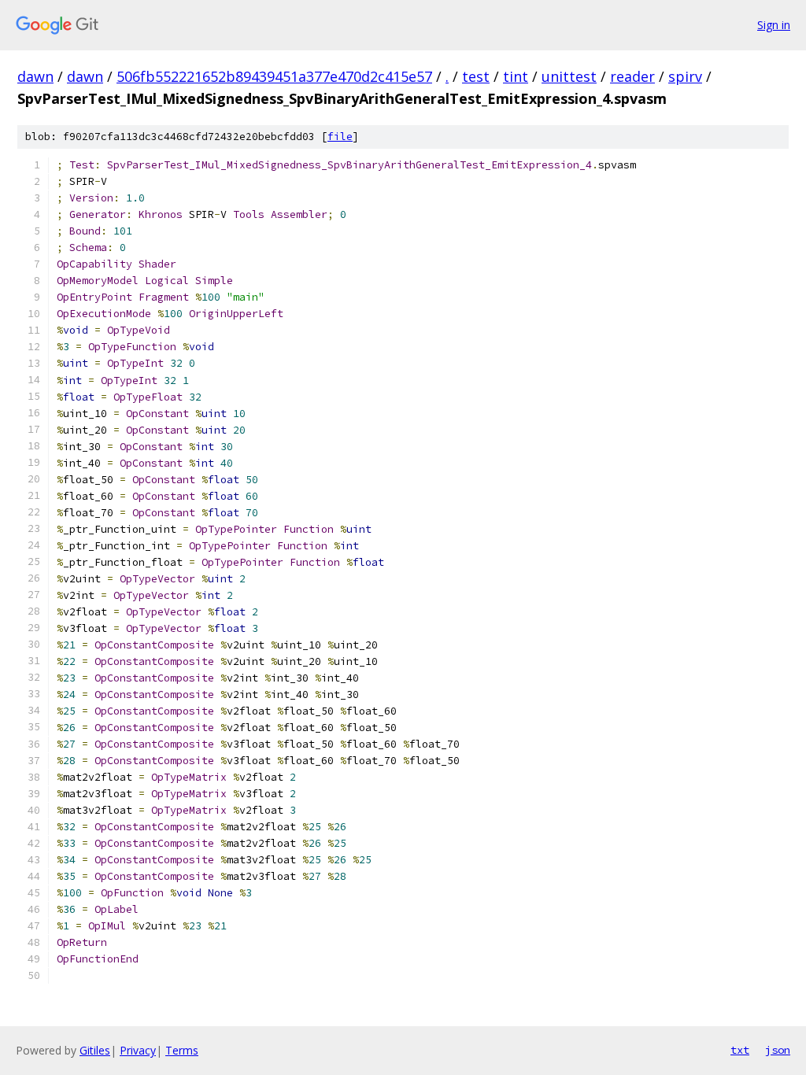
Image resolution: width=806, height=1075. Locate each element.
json (777, 1050)
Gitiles (94, 1050)
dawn (35, 76)
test (476, 76)
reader (632, 76)
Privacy (138, 1050)
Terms (181, 1050)
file (340, 136)
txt (739, 1050)
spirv (685, 76)
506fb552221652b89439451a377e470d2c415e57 (274, 76)
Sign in (773, 24)
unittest (569, 76)
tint (515, 76)
